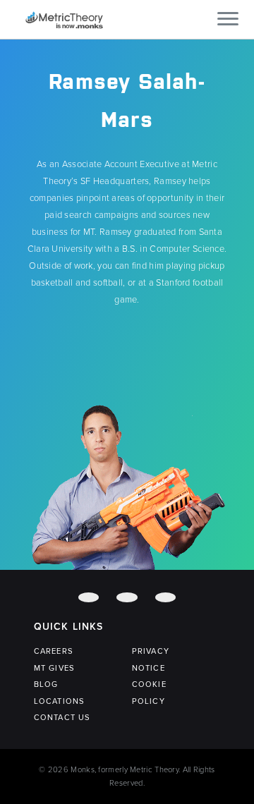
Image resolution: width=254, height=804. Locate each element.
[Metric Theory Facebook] (88, 597)
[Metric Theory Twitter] (126, 597)
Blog (46, 684)
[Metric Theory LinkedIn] (165, 597)
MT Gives (54, 668)
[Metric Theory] (64, 19)
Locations (59, 701)
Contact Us (62, 717)
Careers (53, 651)
